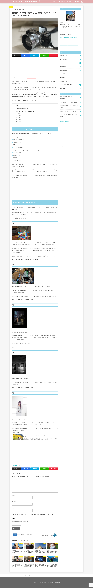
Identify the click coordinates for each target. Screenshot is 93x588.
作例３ (18, 117)
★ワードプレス (64, 59)
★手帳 (62, 77)
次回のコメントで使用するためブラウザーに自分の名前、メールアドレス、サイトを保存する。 (35, 514)
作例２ (18, 115)
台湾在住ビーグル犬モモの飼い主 (26, 1)
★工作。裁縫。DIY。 (66, 84)
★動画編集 (63, 70)
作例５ (18, 121)
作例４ (18, 119)
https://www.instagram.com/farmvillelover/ (69, 45)
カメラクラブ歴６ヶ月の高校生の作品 (24, 111)
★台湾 (63, 62)
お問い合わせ (77, 1)
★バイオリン (64, 55)
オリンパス (20, 465)
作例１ (18, 113)
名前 (13, 495)
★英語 (62, 88)
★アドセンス (64, 81)
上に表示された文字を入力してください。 (22, 521)
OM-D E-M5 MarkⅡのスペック (22, 108)
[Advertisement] (35, 66)
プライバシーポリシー (61, 1)
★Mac (62, 73)
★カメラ (11, 7)
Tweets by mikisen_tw (64, 121)
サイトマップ (69, 1)
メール (14, 501)
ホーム (54, 1)
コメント (14, 479)
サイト (13, 508)
